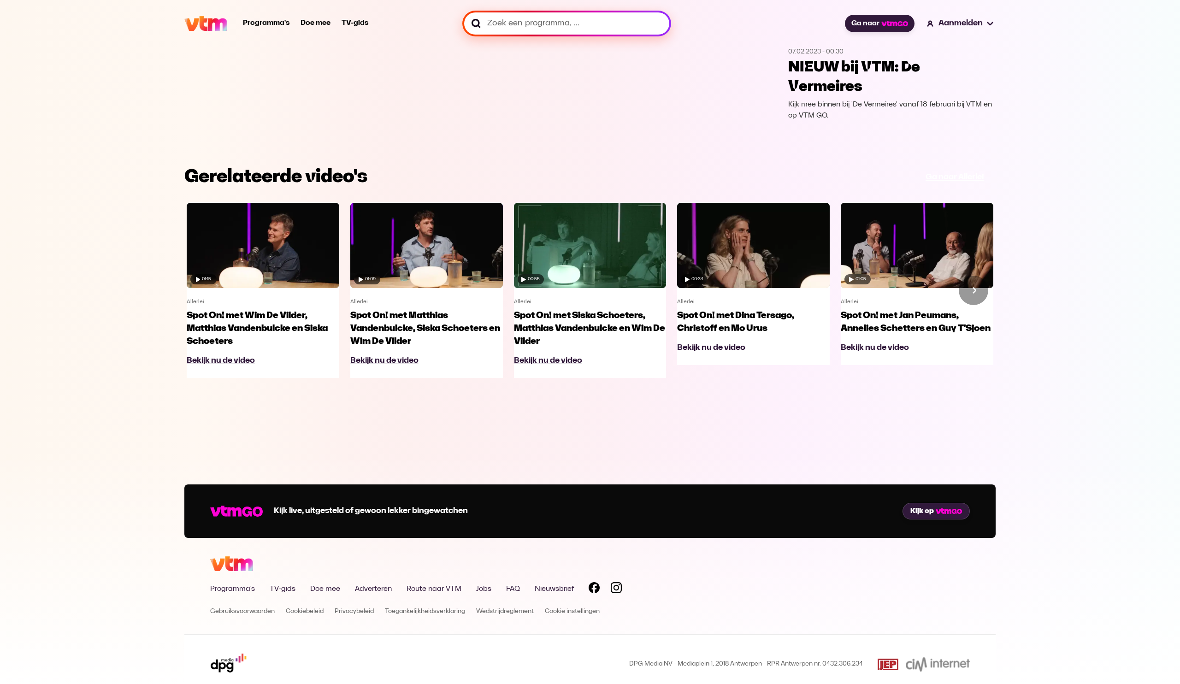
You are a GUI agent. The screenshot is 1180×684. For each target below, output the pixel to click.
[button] (961, 23)
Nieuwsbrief (554, 589)
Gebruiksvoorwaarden (242, 611)
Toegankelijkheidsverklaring (425, 611)
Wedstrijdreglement (505, 611)
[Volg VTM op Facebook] (594, 589)
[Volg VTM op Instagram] (616, 589)
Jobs (483, 589)
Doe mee (315, 23)
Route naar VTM (434, 589)
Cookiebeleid (305, 611)
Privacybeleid (354, 611)
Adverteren (373, 589)
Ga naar (865, 23)
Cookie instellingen (572, 611)
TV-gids (355, 23)
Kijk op (922, 511)
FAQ (513, 589)
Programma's (266, 23)
